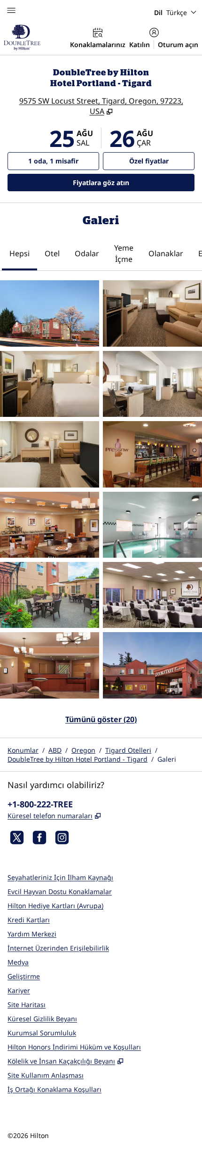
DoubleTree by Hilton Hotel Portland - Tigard (78, 759)
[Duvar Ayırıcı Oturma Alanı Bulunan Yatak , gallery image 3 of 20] (49, 384)
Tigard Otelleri (128, 750)
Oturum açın (178, 44)
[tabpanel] (101, 508)
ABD (55, 750)
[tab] (19, 254)
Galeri (166, 759)
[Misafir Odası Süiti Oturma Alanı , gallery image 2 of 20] (152, 313)
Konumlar (23, 750)
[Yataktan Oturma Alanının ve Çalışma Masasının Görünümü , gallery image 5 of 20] (49, 454)
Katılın (139, 44)
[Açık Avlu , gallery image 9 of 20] (49, 595)
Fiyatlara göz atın (127, 182)
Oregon (83, 750)
